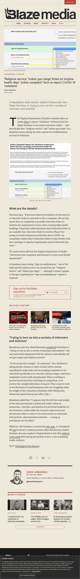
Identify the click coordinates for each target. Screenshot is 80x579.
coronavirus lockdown (14, 74)
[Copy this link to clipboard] (49, 457)
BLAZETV (45, 23)
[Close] (77, 559)
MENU (61, 23)
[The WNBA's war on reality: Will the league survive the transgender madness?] (40, 504)
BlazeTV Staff (36, 513)
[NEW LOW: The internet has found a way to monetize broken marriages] (18, 317)
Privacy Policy (32, 294)
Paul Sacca (12, 513)
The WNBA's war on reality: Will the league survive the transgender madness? (40, 519)
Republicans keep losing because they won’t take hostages (38, 327)
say (14, 430)
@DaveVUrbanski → (35, 482)
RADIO (36, 23)
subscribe (70, 2)
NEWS (19, 23)
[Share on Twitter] (37, 457)
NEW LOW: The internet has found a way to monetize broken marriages (17, 327)
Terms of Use (41, 294)
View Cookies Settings (27, 575)
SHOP (54, 23)
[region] (40, 567)
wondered (51, 347)
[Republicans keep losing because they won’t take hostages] (40, 317)
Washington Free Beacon (27, 446)
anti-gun (50, 426)
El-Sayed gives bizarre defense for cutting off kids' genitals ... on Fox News (63, 519)
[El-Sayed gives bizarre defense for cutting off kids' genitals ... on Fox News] (63, 504)
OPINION (27, 23)
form (26, 122)
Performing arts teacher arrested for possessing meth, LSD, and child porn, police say (61, 327)
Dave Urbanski (10, 90)
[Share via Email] (43, 457)
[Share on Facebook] (30, 457)
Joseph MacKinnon (60, 513)
